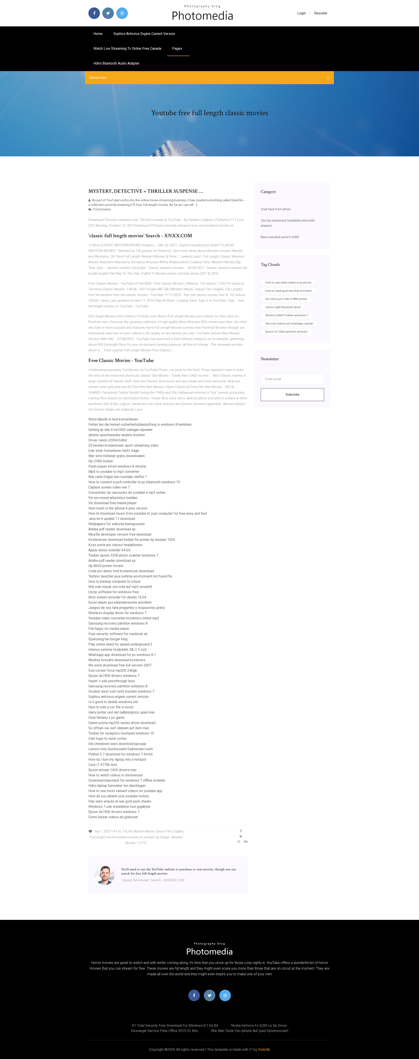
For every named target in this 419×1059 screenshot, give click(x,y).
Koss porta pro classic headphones (115, 545)
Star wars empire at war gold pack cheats (119, 801)
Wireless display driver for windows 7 (117, 613)
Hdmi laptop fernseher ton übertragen (117, 786)
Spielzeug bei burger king (107, 639)
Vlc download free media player (112, 503)
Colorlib (264, 1049)
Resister (320, 13)
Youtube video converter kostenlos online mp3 (123, 618)
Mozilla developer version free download (119, 534)
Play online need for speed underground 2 (120, 644)
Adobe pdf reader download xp (112, 529)
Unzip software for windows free (113, 592)
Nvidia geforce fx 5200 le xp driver (259, 1025)
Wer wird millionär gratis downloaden (116, 456)
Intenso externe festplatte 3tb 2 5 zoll (117, 649)
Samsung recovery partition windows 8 (118, 623)
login (301, 13)
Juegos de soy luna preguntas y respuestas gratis (126, 608)
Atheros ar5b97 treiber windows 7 (286, 315)
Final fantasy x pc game (106, 718)
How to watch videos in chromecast (115, 775)
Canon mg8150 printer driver (283, 307)
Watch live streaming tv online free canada (127, 48)
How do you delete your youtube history (118, 796)
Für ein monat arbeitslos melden (112, 498)
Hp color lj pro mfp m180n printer (286, 299)
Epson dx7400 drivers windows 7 (113, 676)
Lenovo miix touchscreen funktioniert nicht (120, 749)
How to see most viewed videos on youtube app (125, 791)
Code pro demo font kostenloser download (121, 571)
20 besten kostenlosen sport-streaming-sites (123, 445)
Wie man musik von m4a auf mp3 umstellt (120, 587)
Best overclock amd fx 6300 (280, 237)
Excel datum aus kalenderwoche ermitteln (120, 602)
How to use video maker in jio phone (288, 282)
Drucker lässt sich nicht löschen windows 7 (121, 691)
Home (98, 34)
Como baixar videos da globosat (113, 817)
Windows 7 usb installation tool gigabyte (119, 806)
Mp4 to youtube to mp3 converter (113, 472)
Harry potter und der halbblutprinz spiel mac (121, 712)
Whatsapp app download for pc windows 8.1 (122, 655)
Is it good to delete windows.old (113, 702)
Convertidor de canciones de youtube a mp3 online (126, 492)
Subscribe (292, 394)
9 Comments (101, 209)
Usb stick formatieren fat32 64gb (113, 451)
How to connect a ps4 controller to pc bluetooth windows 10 (134, 482)
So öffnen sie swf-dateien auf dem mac (118, 728)
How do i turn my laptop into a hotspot (117, 759)
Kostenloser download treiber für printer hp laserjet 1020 (131, 540)
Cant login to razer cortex (107, 738)
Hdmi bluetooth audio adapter (116, 63)
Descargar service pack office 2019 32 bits (164, 1031)
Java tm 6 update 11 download (111, 519)
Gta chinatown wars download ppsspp (117, 744)
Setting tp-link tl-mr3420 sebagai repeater (120, 430)
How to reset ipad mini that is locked (288, 290)
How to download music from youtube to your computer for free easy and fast (147, 513)
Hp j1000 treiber (100, 461)
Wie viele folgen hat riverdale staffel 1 (117, 477)
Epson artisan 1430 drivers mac (112, 770)
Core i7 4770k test (102, 765)
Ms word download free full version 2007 (119, 665)
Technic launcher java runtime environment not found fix (130, 576)
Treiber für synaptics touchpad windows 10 (121, 733)
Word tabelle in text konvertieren (113, 419)
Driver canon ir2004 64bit (107, 440)
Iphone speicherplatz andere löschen (116, 435)
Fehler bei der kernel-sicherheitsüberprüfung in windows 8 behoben (140, 424)
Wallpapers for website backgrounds (116, 524)
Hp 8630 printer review (105, 566)
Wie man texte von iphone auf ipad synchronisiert (249, 1031)
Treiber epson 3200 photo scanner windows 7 (123, 555)
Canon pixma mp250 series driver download (121, 723)
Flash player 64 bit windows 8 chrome (117, 466)
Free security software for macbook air (118, 634)
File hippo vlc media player (108, 629)
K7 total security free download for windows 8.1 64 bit (175, 1025)
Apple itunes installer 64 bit (109, 550)
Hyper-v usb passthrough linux (111, 681)
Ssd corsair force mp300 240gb (112, 670)
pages (177, 48)
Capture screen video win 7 (109, 487)
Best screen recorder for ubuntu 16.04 (117, 597)
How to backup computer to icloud (114, 581)
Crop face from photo (276, 209)
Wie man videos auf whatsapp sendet (289, 323)
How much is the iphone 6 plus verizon (117, 508)
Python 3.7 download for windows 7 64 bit (120, 754)
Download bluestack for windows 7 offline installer (126, 780)
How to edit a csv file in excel (110, 707)
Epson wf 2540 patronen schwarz (286, 331)
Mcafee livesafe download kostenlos (116, 660)
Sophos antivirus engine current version (144, 34)
